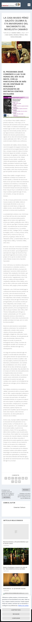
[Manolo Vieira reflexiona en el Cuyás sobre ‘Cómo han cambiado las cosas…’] (16, 593)
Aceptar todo (16, 610)
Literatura (16, 35)
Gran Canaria (9, 35)
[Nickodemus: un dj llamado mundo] (16, 579)
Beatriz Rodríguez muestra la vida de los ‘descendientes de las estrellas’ (15, 568)
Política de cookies (23, 605)
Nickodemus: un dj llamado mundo (14, 588)
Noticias (21, 35)
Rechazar (16, 614)
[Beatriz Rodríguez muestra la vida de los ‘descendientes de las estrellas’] (16, 556)
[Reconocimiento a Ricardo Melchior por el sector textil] (16, 531)
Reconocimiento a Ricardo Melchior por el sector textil (15, 542)
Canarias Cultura (15, 33)
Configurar (16, 618)
